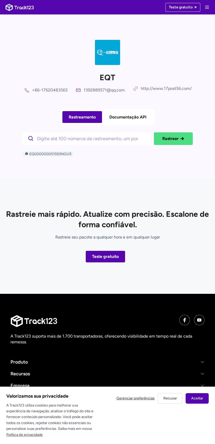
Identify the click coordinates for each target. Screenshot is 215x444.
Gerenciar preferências (135, 398)
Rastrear (170, 138)
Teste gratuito (105, 256)
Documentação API (128, 117)
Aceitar (197, 398)
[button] (107, 362)
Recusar (170, 398)
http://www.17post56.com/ (166, 88)
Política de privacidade (24, 434)
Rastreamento (82, 117)
